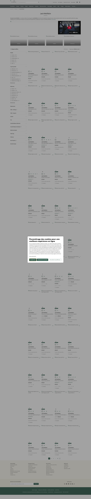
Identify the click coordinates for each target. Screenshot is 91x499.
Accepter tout (32, 259)
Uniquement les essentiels (42, 259)
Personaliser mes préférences (55, 259)
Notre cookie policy (32, 256)
